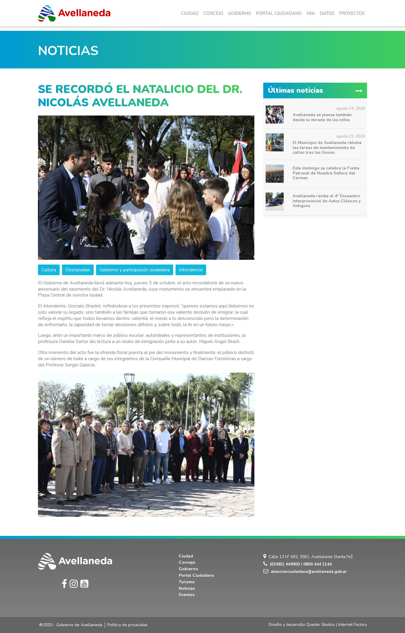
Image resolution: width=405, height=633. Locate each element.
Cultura (49, 270)
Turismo (187, 582)
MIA (311, 13)
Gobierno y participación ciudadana (135, 270)
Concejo (213, 13)
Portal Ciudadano (279, 13)
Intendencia (191, 270)
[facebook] (64, 584)
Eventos (186, 594)
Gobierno (239, 13)
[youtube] (84, 584)
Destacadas (78, 270)
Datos (327, 13)
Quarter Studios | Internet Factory (336, 624)
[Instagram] (74, 584)
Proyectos (352, 13)
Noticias (187, 588)
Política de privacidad (127, 625)
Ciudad (190, 13)
